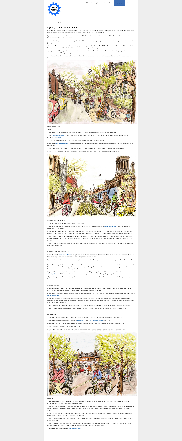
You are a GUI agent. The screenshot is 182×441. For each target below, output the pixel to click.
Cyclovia (80, 320)
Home (81, 3)
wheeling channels (53, 274)
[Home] (54, 15)
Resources (118, 3)
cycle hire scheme (65, 254)
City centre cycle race (96, 320)
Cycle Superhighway (59, 135)
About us (128, 3)
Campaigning (94, 3)
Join (87, 3)
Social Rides (106, 3)
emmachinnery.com (74, 428)
